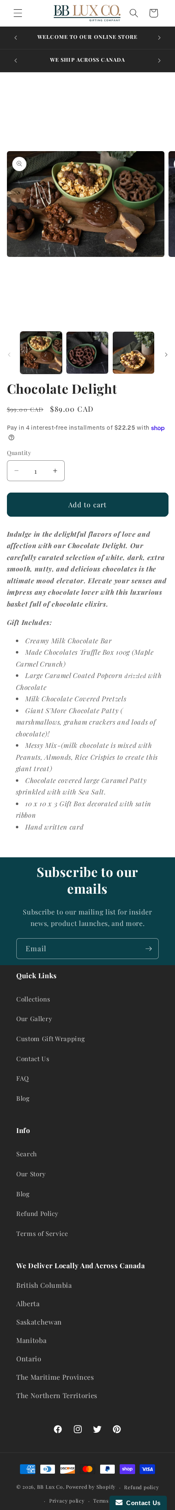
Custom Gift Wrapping (50, 1038)
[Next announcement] (159, 38)
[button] (18, 13)
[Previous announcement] (16, 38)
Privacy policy (67, 1500)
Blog (23, 1098)
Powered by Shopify (91, 1487)
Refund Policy (37, 1213)
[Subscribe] (148, 948)
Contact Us (33, 1058)
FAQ (22, 1078)
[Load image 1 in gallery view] (41, 353)
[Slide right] (166, 355)
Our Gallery (34, 1018)
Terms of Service (42, 1233)
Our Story (31, 1173)
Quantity (19, 453)
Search (26, 1153)
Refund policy (141, 1487)
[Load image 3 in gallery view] (134, 353)
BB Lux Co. (51, 1487)
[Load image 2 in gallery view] (87, 353)
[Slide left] (9, 355)
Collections (33, 999)
